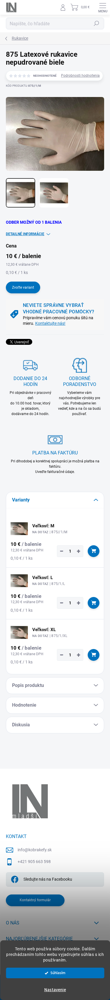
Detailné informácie (25, 234)
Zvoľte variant (23, 287)
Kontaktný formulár (35, 900)
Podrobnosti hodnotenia (80, 75)
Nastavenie (55, 990)
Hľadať (96, 23)
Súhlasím (57, 973)
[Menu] (102, 7)
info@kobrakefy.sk (35, 849)
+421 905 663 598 (34, 861)
